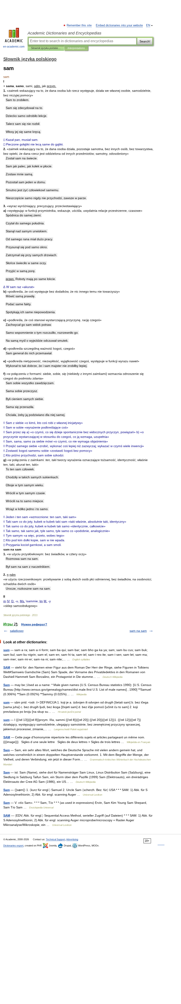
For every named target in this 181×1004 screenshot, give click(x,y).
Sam (6, 685)
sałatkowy (17, 631)
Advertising (72, 839)
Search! (145, 41)
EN (148, 25)
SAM (6, 667)
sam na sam (138, 631)
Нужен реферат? (34, 624)
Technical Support (55, 839)
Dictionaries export (13, 845)
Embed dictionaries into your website (119, 25)
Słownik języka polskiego (46, 48)
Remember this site (79, 25)
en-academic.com (14, 46)
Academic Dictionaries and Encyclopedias (64, 33)
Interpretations (76, 48)
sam (6, 650)
